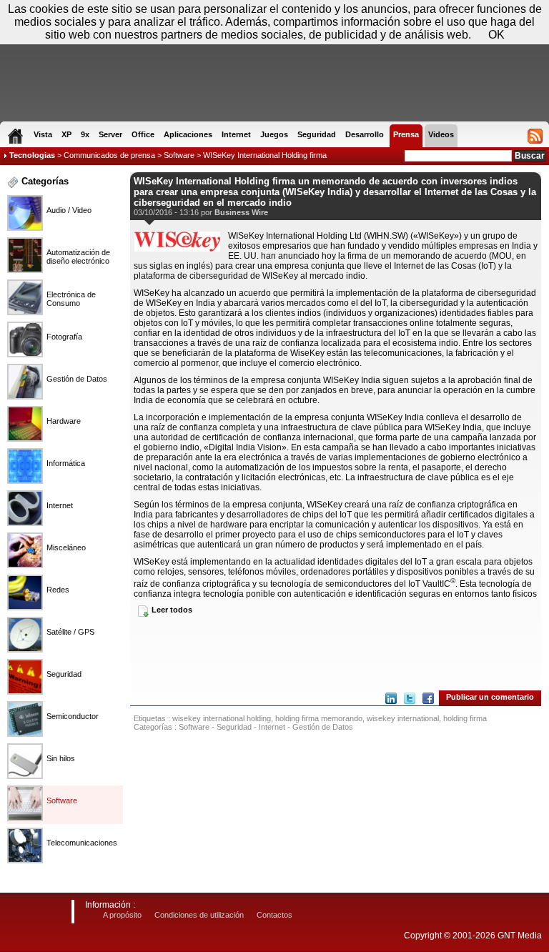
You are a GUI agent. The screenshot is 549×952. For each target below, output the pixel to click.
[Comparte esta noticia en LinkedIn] (391, 698)
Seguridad (234, 727)
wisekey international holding (221, 718)
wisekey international (403, 718)
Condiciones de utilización (199, 915)
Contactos (274, 915)
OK (496, 35)
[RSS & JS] (535, 135)
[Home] (15, 135)
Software (179, 155)
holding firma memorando (318, 718)
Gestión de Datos (322, 727)
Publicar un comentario (490, 697)
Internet (272, 727)
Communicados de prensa (109, 155)
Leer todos (172, 609)
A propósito (122, 915)
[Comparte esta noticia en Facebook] (428, 698)
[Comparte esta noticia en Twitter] (409, 698)
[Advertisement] (335, 652)
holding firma (465, 718)
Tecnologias (32, 155)
